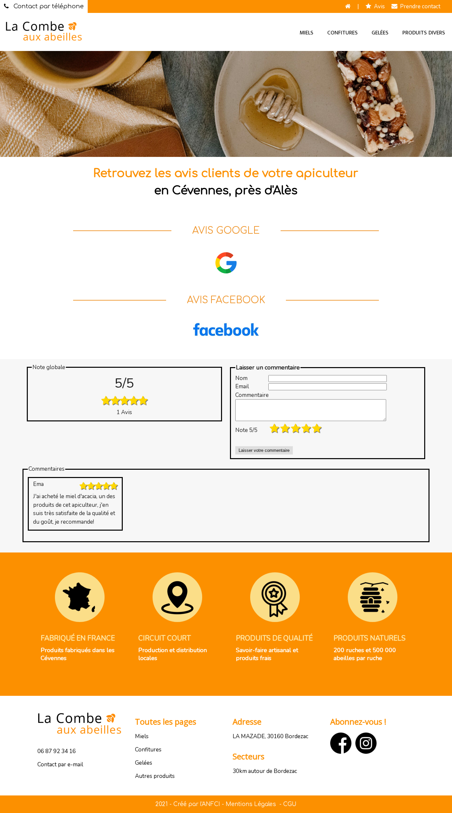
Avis (378, 6)
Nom (241, 378)
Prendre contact (418, 6)
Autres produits (155, 776)
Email (242, 386)
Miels (306, 32)
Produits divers (423, 32)
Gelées (380, 32)
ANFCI (211, 804)
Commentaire (251, 395)
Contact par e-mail (60, 764)
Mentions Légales (251, 804)
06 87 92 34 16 (56, 751)
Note (246, 430)
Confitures (342, 32)
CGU (289, 804)
